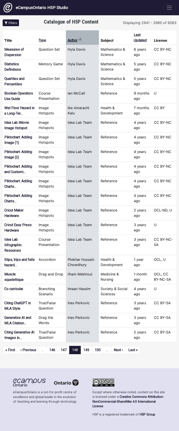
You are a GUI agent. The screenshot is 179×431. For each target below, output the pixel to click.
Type (42, 40)
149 (86, 350)
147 (64, 350)
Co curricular (13, 289)
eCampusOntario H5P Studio (42, 7)
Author (75, 40)
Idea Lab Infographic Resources (13, 244)
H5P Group (147, 414)
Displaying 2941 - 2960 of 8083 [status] (149, 23)
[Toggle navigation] (169, 7)
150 (98, 350)
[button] (11, 22)
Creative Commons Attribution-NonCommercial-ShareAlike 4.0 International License (128, 401)
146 (52, 350)
